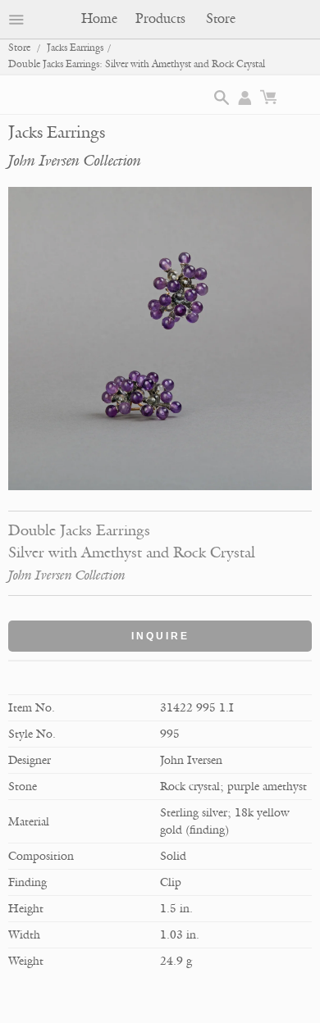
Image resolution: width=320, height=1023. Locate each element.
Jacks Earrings (75, 48)
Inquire (160, 636)
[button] (221, 97)
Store (220, 19)
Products (160, 19)
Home (99, 19)
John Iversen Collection (74, 161)
